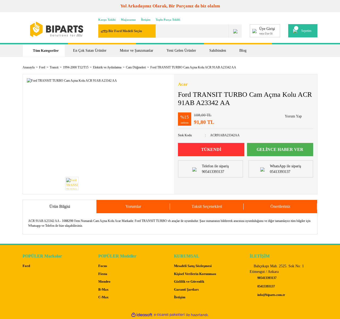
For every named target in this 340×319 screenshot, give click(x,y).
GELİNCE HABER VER (280, 149)
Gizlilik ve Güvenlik (189, 281)
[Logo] (56, 29)
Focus (102, 266)
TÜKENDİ (211, 149)
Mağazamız (128, 19)
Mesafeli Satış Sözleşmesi (193, 266)
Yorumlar (133, 206)
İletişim (145, 19)
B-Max (103, 289)
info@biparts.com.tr (271, 295)
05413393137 (266, 286)
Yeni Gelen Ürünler (181, 51)
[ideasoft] (141, 315)
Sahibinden (217, 51)
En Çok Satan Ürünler (90, 51)
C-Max (103, 297)
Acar (183, 84)
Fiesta (102, 274)
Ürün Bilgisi (59, 206)
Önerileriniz (280, 206)
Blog (242, 51)
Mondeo (104, 281)
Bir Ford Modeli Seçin (125, 31)
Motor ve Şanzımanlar (136, 51)
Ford (26, 266)
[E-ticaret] (169, 315)
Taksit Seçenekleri (207, 206)
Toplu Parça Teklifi (168, 19)
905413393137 (267, 278)
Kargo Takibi (107, 19)
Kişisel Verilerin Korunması (195, 274)
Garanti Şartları (186, 289)
